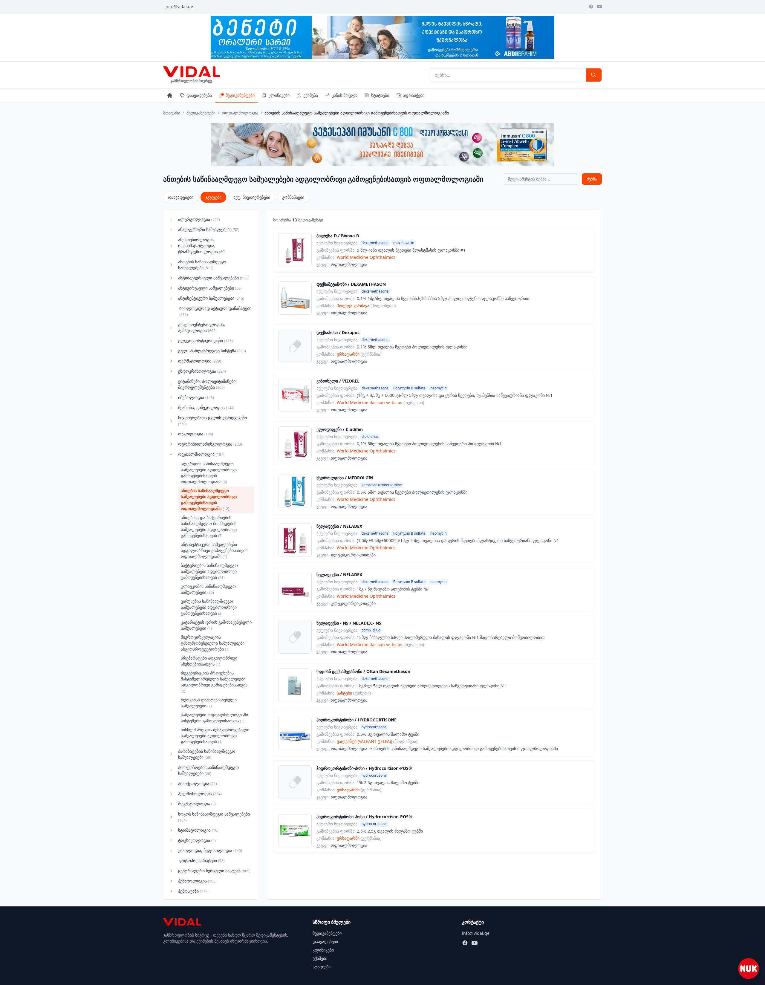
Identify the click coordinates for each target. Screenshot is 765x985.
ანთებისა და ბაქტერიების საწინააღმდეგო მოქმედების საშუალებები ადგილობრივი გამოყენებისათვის (209, 526)
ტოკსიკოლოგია (197, 840)
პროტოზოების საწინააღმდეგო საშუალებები (208, 770)
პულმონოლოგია (200, 793)
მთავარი (171, 113)
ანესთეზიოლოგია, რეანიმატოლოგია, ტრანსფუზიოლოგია (202, 245)
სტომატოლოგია (198, 830)
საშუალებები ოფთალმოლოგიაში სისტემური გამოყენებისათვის (214, 718)
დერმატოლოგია (199, 361)
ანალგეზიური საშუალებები (208, 229)
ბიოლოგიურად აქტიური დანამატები (215, 311)
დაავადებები (199, 95)
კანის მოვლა (344, 95)
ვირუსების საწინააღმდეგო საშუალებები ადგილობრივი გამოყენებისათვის (209, 607)
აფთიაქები (413, 95)
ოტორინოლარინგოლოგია (210, 444)
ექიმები (310, 95)
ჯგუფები (213, 197)
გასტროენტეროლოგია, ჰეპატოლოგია (201, 327)
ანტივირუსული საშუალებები (210, 288)
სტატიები (380, 95)
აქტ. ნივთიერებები (251, 197)
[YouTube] (599, 6)
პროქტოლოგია (197, 783)
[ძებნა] (594, 75)
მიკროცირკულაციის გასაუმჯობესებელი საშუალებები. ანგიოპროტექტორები (213, 643)
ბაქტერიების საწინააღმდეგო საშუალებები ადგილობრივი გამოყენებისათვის (209, 571)
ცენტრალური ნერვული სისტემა (214, 871)
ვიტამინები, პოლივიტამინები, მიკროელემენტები (207, 384)
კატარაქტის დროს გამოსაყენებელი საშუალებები (216, 625)
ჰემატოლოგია (197, 881)
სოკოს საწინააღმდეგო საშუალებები (214, 817)
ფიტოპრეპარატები (202, 860)
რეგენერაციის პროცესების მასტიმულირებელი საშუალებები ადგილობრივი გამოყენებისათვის (214, 682)
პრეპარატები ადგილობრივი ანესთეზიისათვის (209, 661)
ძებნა (592, 179)
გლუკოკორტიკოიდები (205, 340)
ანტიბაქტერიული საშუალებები (213, 278)
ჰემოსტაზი (193, 891)
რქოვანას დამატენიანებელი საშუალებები (209, 703)
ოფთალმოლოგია (240, 113)
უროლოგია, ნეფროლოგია (210, 850)
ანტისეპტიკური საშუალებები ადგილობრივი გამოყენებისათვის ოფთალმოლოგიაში (214, 550)
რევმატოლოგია (197, 804)
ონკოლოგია (195, 434)
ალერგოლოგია (199, 219)
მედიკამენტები (240, 95)
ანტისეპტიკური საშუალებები (211, 298)
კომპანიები (293, 197)
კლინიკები (279, 95)
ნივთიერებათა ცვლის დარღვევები (212, 420)
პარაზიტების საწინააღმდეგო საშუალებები (206, 754)
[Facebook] (591, 6)
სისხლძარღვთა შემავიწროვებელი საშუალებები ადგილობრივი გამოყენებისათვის (215, 735)
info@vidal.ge (179, 6)
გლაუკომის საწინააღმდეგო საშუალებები (208, 589)
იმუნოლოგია (196, 397)
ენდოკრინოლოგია (202, 371)
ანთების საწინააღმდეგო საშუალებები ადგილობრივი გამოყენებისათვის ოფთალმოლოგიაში (209, 499)
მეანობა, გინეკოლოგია (206, 407)
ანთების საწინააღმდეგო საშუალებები (202, 264)
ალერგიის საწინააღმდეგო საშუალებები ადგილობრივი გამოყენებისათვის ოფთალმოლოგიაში (209, 472)
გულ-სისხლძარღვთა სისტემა (212, 351)
